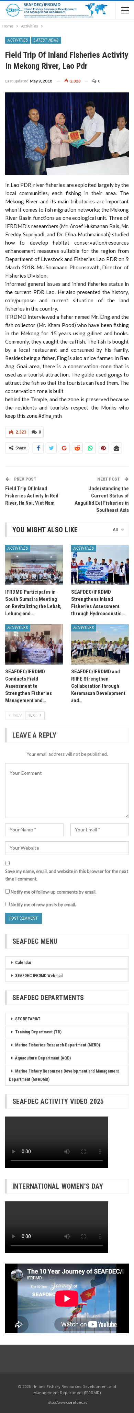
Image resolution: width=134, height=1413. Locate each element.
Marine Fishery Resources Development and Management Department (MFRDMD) (64, 1075)
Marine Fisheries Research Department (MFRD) (57, 1045)
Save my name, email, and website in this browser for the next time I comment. (66, 875)
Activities (18, 40)
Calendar (23, 962)
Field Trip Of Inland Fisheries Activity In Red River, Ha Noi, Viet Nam (31, 495)
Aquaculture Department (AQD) (43, 1058)
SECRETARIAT (28, 1019)
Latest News (46, 40)
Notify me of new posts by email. (43, 904)
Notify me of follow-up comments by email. (54, 892)
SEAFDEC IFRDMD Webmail (39, 975)
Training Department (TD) (38, 1032)
